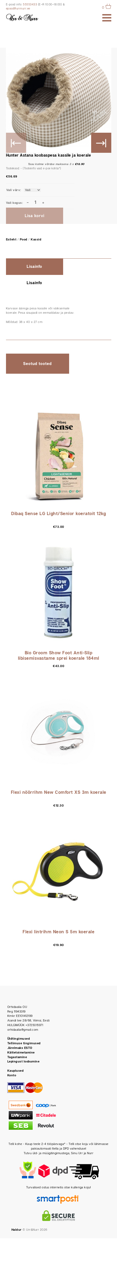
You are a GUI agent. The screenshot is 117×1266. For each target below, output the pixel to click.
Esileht (11, 239)
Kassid (36, 239)
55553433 (30, 4)
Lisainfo (34, 267)
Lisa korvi (34, 216)
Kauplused (15, 1070)
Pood (23, 239)
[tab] (58, 267)
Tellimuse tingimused (24, 1043)
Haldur (16, 1229)
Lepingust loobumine (23, 1061)
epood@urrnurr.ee (18, 8)
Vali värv (13, 190)
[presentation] (34, 266)
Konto (11, 1075)
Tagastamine (17, 1057)
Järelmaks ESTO (19, 1047)
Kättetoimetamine (21, 1052)
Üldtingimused (18, 1038)
